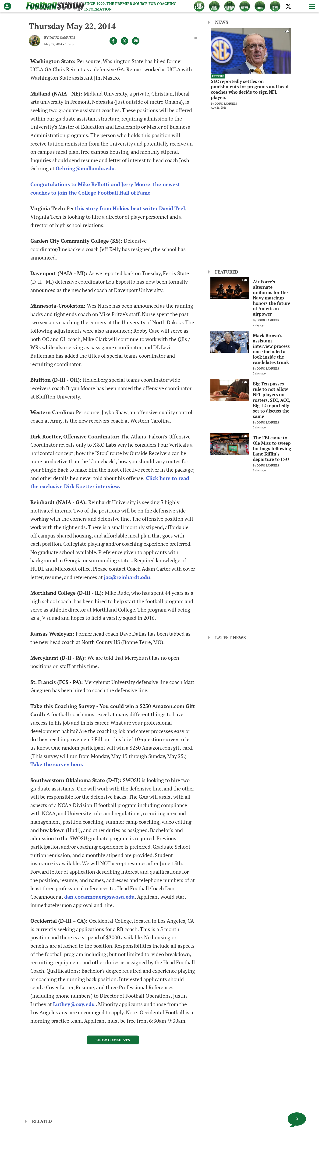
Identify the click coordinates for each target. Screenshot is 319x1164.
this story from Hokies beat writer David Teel (130, 208)
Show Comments (113, 1040)
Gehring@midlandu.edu (85, 168)
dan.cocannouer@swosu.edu (99, 896)
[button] (311, 6)
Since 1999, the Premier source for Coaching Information (130, 6)
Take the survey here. (56, 764)
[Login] (8, 6)
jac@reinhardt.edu (127, 577)
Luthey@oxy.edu (74, 1004)
